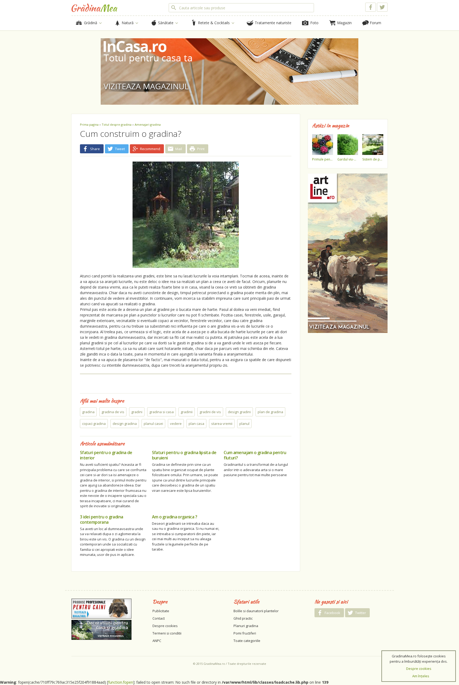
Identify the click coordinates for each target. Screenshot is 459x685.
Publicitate (160, 610)
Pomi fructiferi (244, 633)
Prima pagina (89, 124)
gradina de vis (112, 411)
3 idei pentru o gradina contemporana (101, 519)
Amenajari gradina (148, 124)
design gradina (125, 423)
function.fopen (120, 682)
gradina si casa (161, 411)
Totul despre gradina (116, 124)
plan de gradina (270, 411)
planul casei (153, 423)
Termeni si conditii (166, 633)
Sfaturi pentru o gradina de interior (106, 455)
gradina (88, 411)
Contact (158, 618)
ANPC (156, 640)
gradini (136, 411)
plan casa (196, 423)
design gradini (239, 411)
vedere (176, 423)
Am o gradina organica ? (174, 517)
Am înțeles (420, 676)
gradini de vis (210, 411)
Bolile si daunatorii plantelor (256, 610)
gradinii (187, 411)
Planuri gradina (245, 625)
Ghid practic (243, 618)
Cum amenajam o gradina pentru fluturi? (255, 455)
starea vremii (221, 423)
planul (244, 423)
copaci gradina (94, 423)
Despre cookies (165, 625)
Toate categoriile (246, 640)
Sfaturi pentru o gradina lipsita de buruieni (184, 455)
